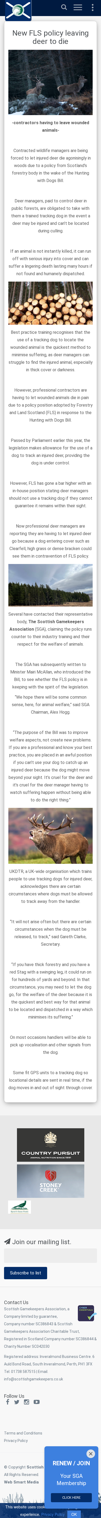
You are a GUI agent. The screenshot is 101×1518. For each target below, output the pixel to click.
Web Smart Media (21, 1482)
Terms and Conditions (23, 1433)
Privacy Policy (16, 1440)
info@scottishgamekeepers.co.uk (33, 1379)
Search (64, 4)
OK (74, 1514)
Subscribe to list (25, 1272)
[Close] (90, 1453)
